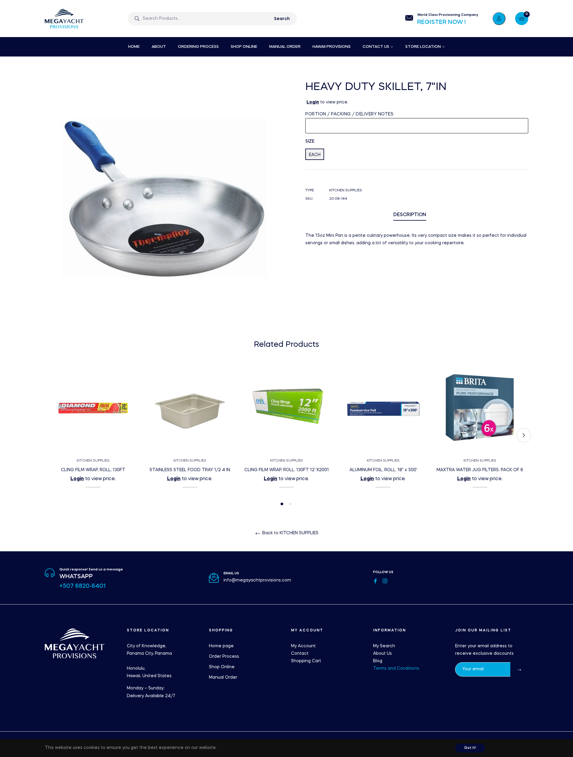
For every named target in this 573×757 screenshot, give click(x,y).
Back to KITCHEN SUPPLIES (289, 533)
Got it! (470, 748)
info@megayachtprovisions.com (257, 580)
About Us (382, 653)
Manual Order (223, 677)
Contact (300, 653)
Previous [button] (49, 435)
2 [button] (290, 504)
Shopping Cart (306, 661)
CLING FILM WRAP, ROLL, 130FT (93, 470)
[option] (93, 435)
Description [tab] (409, 215)
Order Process (224, 656)
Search (282, 19)
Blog (377, 661)
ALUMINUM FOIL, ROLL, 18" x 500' (383, 470)
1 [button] (282, 504)
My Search (384, 646)
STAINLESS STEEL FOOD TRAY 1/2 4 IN (190, 470)
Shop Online (222, 667)
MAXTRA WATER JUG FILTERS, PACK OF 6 (480, 470)
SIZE (310, 141)
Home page (221, 646)
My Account (303, 646)
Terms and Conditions (396, 668)
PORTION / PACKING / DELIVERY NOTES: (350, 114)
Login (312, 102)
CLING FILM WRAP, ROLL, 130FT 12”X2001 (286, 470)
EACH (315, 155)
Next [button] (524, 435)
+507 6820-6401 (82, 586)
